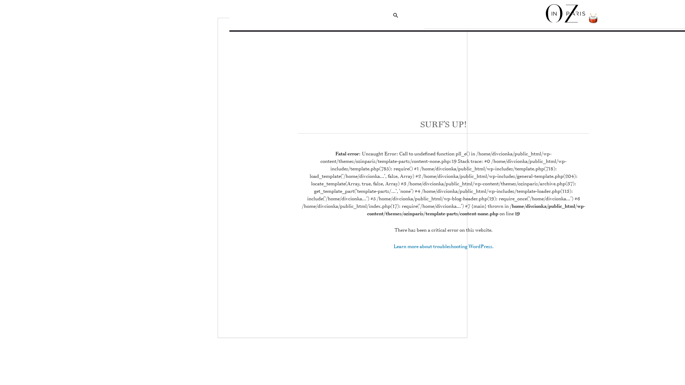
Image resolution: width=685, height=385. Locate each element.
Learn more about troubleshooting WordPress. (444, 246)
